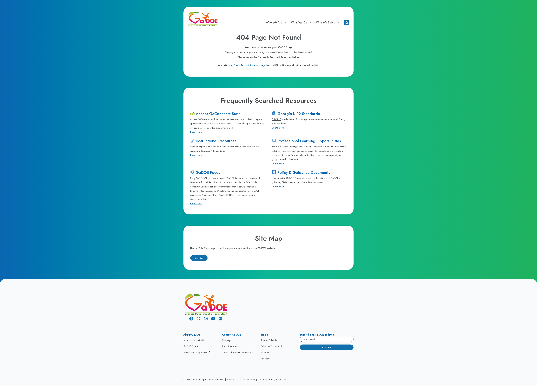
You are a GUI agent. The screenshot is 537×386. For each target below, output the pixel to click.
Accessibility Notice (192, 340)
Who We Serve (325, 23)
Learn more (196, 132)
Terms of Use (233, 379)
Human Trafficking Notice (195, 352)
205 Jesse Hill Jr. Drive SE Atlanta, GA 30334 (264, 379)
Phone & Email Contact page (250, 65)
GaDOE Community (334, 146)
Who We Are (274, 23)
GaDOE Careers (191, 346)
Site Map (199, 258)
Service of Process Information (236, 352)
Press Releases (229, 346)
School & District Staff (271, 346)
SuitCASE (276, 119)
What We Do (299, 23)
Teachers (265, 358)
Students (265, 352)
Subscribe (327, 347)
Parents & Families (269, 340)
